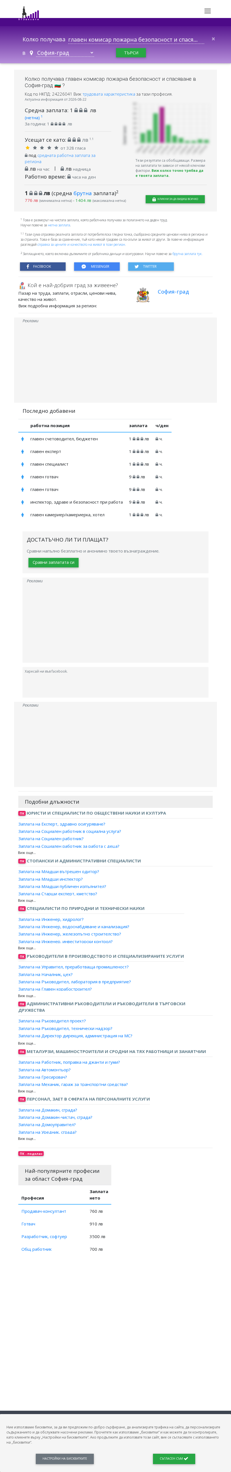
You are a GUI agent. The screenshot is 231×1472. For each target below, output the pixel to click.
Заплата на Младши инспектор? (50, 879)
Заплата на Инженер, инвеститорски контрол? (65, 941)
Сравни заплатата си (53, 562)
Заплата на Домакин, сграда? (47, 1110)
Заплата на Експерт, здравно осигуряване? (61, 824)
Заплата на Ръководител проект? (52, 1021)
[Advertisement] (115, 363)
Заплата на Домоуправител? (47, 1124)
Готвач (28, 1224)
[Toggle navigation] (208, 11)
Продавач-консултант (43, 1211)
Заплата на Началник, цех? (45, 974)
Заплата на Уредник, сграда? (47, 1132)
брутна (83, 193)
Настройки (65, 1458)
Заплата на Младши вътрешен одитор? (58, 871)
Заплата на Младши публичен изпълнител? (62, 886)
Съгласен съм (172, 1458)
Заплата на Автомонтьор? (44, 1069)
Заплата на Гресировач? (42, 1077)
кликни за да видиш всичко (177, 199)
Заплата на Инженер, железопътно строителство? (69, 934)
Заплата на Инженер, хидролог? (51, 919)
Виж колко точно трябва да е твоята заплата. (169, 173)
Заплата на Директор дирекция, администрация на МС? (75, 1035)
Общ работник (36, 1249)
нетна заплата (59, 225)
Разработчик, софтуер (44, 1236)
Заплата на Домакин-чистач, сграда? (55, 1117)
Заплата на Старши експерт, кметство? (57, 893)
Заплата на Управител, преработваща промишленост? (73, 967)
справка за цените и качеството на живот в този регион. (81, 244)
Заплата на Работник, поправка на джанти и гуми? (69, 1062)
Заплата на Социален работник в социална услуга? (69, 831)
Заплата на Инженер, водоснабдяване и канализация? (73, 926)
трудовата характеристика (109, 94)
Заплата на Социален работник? (51, 838)
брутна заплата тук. (187, 253)
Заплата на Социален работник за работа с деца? (68, 846)
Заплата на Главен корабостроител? (55, 989)
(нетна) (34, 117)
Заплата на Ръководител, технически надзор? (65, 1028)
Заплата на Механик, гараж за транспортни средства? (73, 1084)
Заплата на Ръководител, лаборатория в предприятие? (74, 981)
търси (131, 52)
